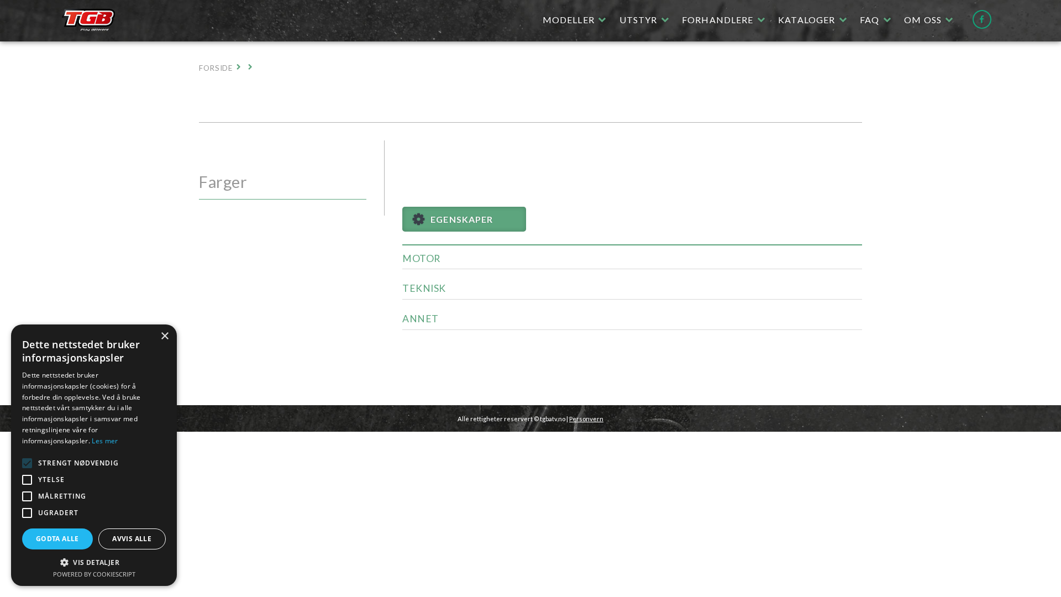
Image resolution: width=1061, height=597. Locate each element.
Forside (216, 68)
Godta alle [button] (57, 538)
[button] (27, 463)
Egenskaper (461, 219)
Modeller (569, 19)
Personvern (586, 418)
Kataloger (806, 19)
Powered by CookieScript (94, 574)
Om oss (923, 19)
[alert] (94, 455)
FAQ (869, 19)
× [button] (164, 336)
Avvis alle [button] (131, 538)
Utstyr (638, 19)
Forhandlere (717, 19)
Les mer (105, 441)
